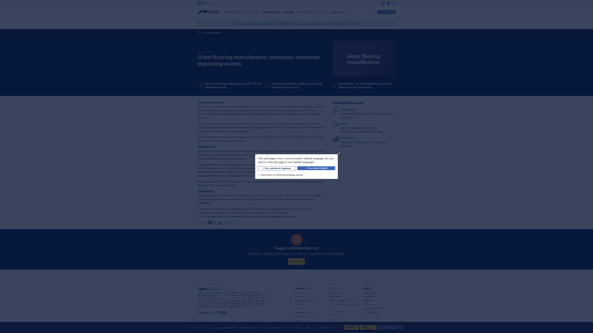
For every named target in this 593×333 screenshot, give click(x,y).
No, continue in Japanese (278, 168)
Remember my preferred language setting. (282, 175)
